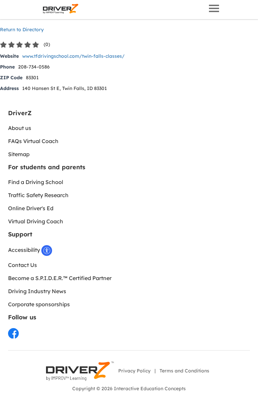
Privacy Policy (134, 371)
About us (19, 128)
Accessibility (24, 249)
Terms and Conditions (184, 371)
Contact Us (22, 265)
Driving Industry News (37, 291)
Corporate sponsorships (39, 304)
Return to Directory (22, 30)
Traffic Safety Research (38, 195)
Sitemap (19, 154)
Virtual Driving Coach (35, 221)
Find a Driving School (35, 182)
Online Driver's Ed (30, 208)
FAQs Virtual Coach (33, 141)
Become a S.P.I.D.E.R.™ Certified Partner (60, 278)
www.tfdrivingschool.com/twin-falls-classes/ (73, 56)
